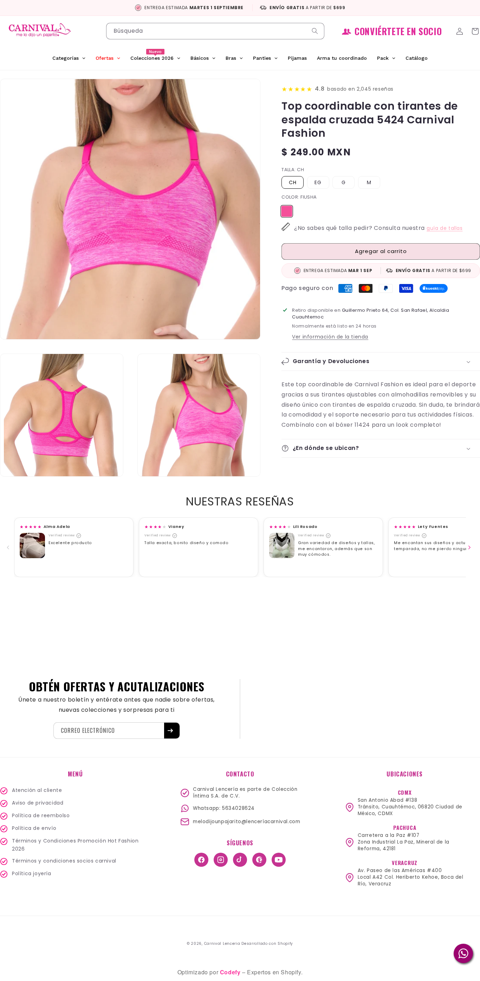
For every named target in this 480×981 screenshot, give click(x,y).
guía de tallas (444, 228)
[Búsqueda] (316, 31)
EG (318, 182)
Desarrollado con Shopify (267, 943)
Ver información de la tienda (330, 336)
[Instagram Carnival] (221, 860)
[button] (380, 361)
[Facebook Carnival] (201, 860)
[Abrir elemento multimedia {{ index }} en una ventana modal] (32, 545)
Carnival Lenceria (222, 943)
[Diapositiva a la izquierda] (9, 547)
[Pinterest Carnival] (259, 860)
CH (293, 182)
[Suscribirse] (172, 730)
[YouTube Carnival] (279, 860)
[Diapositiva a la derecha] (470, 547)
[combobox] (215, 31)
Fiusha (287, 209)
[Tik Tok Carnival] (240, 860)
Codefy (231, 972)
